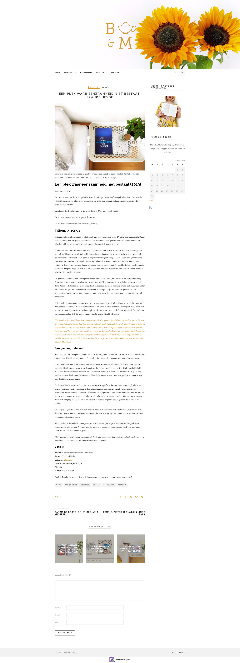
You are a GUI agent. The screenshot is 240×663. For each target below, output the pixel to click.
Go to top (177, 652)
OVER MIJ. (100, 73)
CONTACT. (115, 73)
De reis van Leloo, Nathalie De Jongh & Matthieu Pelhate (131, 548)
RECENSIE (94, 87)
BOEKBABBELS (86, 73)
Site (56, 622)
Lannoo (68, 459)
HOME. (58, 73)
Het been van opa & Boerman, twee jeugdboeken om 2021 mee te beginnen (69, 548)
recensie (122, 485)
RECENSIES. (69, 73)
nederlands (108, 485)
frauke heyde (71, 485)
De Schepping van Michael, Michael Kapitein (100, 548)
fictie (59, 485)
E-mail (58, 615)
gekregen (85, 485)
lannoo (96, 485)
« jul (151, 200)
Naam (58, 607)
